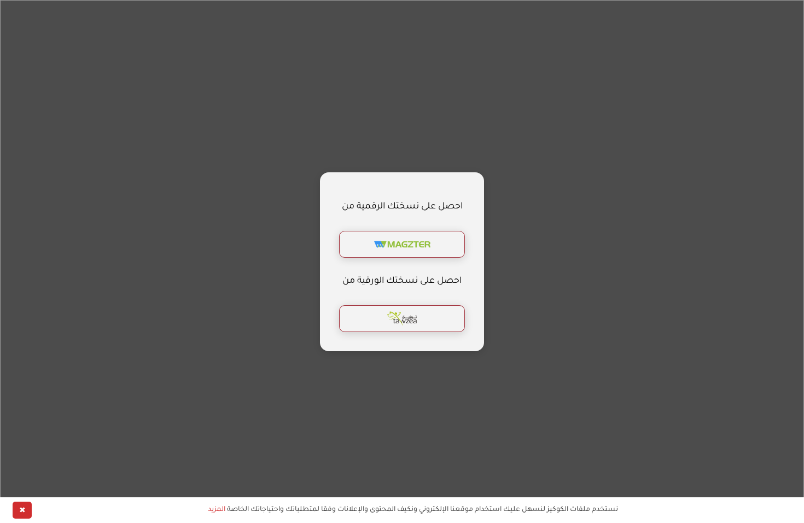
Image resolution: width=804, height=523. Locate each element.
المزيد (216, 510)
